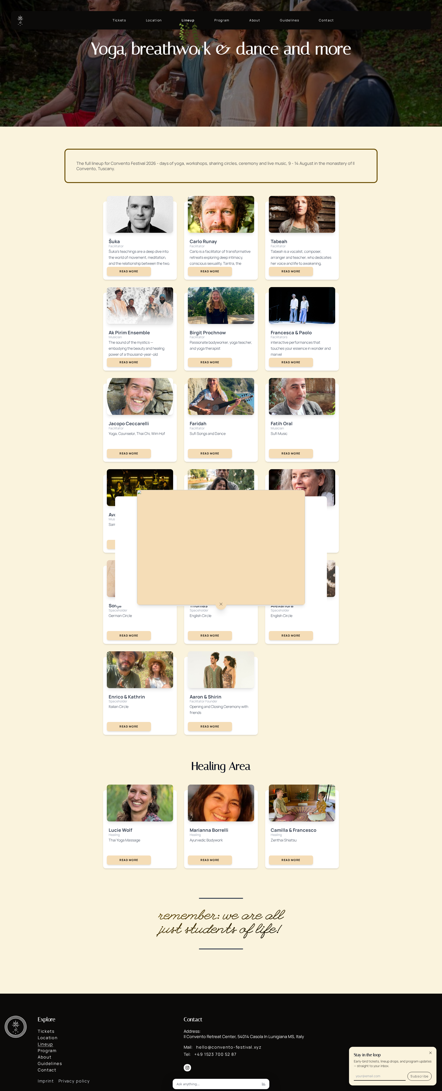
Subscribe (419, 1076)
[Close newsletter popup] (430, 1053)
